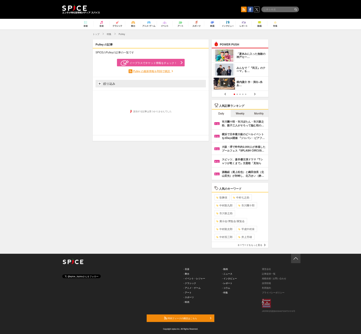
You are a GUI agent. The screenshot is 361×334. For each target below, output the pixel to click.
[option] (240, 70)
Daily (221, 113)
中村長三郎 (226, 237)
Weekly (240, 113)
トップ (96, 34)
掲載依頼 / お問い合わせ (274, 278)
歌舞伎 (223, 197)
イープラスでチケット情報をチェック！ (153, 63)
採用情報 (266, 283)
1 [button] (234, 94)
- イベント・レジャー (194, 278)
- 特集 (225, 292)
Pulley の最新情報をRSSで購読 (152, 71)
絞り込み (108, 83)
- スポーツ (189, 297)
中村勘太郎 (226, 229)
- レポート (227, 283)
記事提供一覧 (268, 273)
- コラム (226, 287)
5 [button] (245, 94)
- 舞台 (186, 273)
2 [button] (237, 94)
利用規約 (266, 287)
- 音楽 (186, 268)
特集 (109, 34)
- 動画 (225, 268)
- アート (188, 292)
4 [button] (242, 94)
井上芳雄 (246, 237)
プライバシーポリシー (273, 292)
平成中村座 (248, 229)
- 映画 (186, 301)
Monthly (259, 113)
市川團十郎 (248, 205)
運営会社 (266, 268)
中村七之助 (242, 197)
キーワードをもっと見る (249, 244)
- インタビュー (229, 278)
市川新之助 (226, 213)
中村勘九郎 (226, 205)
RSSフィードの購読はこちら (182, 318)
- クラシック (190, 283)
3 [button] (240, 94)
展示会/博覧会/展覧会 (232, 221)
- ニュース (227, 273)
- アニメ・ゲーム (192, 287)
